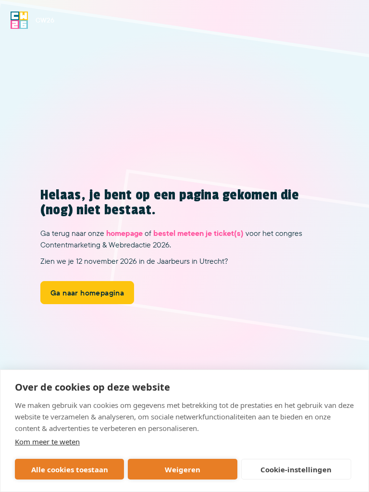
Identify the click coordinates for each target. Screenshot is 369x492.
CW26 (45, 20)
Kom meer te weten (47, 441)
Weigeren (182, 469)
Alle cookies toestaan (69, 469)
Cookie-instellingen (296, 469)
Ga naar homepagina (87, 292)
